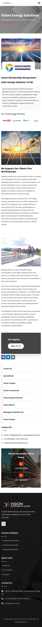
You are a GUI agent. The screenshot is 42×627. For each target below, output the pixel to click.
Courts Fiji (7, 369)
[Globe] (13, 357)
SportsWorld (8, 376)
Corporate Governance (11, 541)
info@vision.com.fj (12, 603)
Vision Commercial (11, 390)
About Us (6, 566)
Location (6, 574)
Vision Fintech (9, 419)
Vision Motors (9, 405)
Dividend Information (10, 549)
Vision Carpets (9, 383)
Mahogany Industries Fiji (13, 412)
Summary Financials (10, 545)
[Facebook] (3, 357)
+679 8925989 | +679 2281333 (17, 599)
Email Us (14, 346)
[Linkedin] (8, 357)
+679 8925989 (21, 468)
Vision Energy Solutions (13, 398)
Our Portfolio (7, 570)
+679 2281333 (21, 479)
